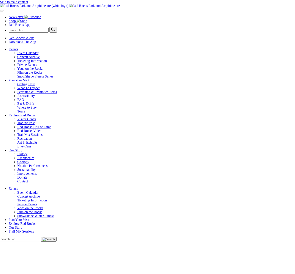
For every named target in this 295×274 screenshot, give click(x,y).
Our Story (15, 150)
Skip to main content (14, 2)
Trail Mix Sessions (30, 134)
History (22, 154)
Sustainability (26, 169)
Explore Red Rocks (22, 115)
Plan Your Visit (19, 80)
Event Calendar (27, 53)
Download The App (22, 42)
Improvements (27, 173)
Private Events (27, 65)
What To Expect (28, 88)
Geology (23, 162)
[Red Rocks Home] (147, 6)
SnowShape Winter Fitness (35, 216)
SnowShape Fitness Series (35, 76)
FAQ (20, 99)
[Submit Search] (53, 30)
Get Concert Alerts (21, 38)
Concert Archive (28, 57)
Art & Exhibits (27, 142)
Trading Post (26, 123)
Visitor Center (26, 119)
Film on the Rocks (29, 72)
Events (13, 49)
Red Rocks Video (29, 131)
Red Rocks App (19, 25)
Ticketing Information (32, 61)
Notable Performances (32, 166)
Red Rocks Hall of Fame (34, 127)
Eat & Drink (25, 103)
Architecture (25, 158)
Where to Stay (27, 107)
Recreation (24, 138)
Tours (21, 111)
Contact (22, 181)
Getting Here (26, 84)
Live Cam (24, 146)
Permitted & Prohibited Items (37, 92)
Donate (22, 177)
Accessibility (26, 96)
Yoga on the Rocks (30, 68)
